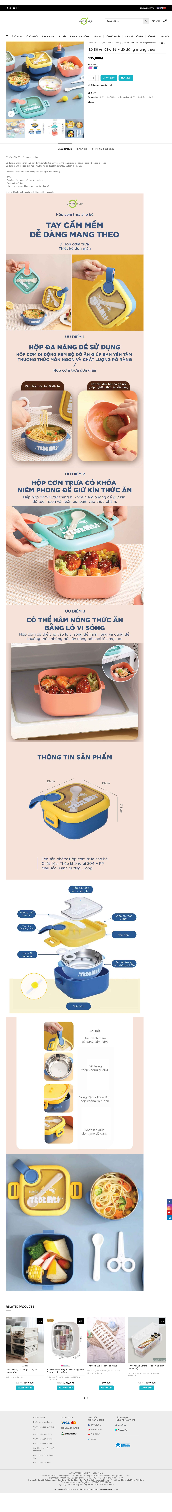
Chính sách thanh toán (42, 1434)
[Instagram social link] (10, 8)
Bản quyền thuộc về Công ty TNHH (98, 1489)
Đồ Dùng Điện (123, 97)
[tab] (65, 148)
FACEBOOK (96, 1425)
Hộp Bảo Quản (132, 1376)
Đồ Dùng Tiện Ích (61, 1377)
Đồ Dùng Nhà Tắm (73, 1377)
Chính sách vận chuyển (43, 1439)
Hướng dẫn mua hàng (42, 1422)
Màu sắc (92, 65)
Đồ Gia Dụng (100, 43)
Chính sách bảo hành (42, 1462)
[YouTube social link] (14, 8)
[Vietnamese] (164, 8)
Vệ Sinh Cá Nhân (52, 1379)
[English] (158, 8)
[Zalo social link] (17, 8)
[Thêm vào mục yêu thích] (43, 1359)
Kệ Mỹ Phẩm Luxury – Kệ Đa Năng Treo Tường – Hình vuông (65, 1371)
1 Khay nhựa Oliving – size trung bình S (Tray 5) (146, 1367)
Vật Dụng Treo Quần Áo (94, 1373)
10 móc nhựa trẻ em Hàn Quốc (102, 1365)
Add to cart (108, 78)
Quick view (43, 1354)
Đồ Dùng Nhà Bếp (115, 43)
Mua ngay (125, 78)
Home (90, 43)
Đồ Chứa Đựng (19, 1377)
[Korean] (161, 8)
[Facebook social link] (7, 8)
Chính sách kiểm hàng (42, 1443)
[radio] (91, 68)
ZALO (93, 1439)
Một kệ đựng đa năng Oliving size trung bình (22, 1371)
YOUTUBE (95, 1434)
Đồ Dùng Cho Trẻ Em (107, 97)
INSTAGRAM (96, 1430)
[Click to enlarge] (11, 114)
